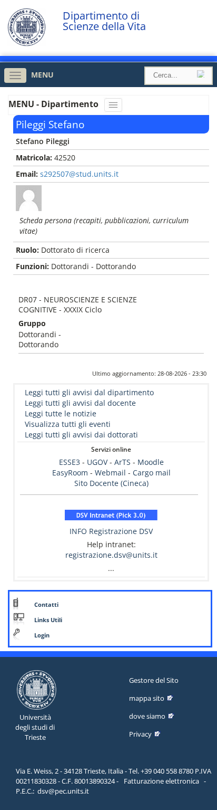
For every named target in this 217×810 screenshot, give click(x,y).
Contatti (46, 604)
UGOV (97, 462)
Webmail (110, 473)
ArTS (122, 462)
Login (42, 635)
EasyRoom (71, 473)
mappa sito (146, 698)
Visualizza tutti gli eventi (68, 424)
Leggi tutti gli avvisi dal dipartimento (89, 392)
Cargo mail (152, 473)
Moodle (150, 462)
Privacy (140, 734)
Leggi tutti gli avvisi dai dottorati (81, 435)
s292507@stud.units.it (79, 174)
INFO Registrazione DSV (111, 531)
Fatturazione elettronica (161, 781)
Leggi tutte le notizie (60, 413)
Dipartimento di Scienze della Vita (104, 21)
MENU (42, 75)
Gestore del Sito (154, 680)
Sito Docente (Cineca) (111, 483)
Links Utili (48, 620)
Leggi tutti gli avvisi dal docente (80, 403)
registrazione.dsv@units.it (111, 555)
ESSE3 (69, 462)
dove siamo (147, 716)
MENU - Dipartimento (54, 104)
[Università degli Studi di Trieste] (26, 44)
